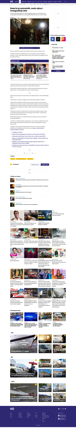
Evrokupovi (17, 190)
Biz (10, 415)
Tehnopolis (29, 414)
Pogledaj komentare (35, 164)
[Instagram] (63, 39)
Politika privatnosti (45, 417)
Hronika (12, 17)
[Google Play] (62, 415)
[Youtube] (65, 408)
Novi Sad (13, 158)
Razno (12, 349)
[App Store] (62, 418)
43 (13, 178)
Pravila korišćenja (45, 415)
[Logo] (11, 1)
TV (35, 414)
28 (13, 203)
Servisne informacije (43, 396)
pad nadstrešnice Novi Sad (21, 158)
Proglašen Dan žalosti (17, 132)
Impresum (43, 414)
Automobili (29, 415)
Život (11, 417)
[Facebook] (52, 39)
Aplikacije (44, 418)
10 (13, 197)
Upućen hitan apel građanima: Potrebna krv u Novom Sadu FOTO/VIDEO (28, 134)
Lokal (28, 417)
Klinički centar (30, 158)
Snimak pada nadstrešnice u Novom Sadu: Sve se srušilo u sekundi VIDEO (28, 136)
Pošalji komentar (45, 164)
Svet (40, 334)
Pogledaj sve (58, 70)
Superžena (20, 417)
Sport (11, 414)
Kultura (20, 415)
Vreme (36, 417)
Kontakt (43, 421)
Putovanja (20, 414)
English (36, 415)
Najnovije (16, 1)
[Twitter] (58, 39)
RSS (42, 419)
